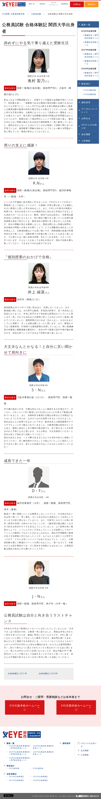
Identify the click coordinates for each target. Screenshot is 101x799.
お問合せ (77, 4)
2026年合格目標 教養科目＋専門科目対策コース (19, 747)
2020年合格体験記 (40, 780)
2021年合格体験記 (16, 780)
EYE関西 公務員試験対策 (13, 14)
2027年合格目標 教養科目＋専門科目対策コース (19, 753)
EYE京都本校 (90, 94)
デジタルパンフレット (53, 3)
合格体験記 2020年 (48, 673)
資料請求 (91, 4)
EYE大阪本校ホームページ (25, 707)
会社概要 (85, 134)
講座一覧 (32, 4)
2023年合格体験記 (16, 776)
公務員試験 (36, 14)
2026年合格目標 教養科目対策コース (43, 747)
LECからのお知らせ (89, 126)
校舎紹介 (43, 4)
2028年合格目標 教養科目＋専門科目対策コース (19, 759)
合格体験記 (64, 4)
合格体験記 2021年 (17, 673)
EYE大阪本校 (90, 90)
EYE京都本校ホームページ (76, 707)
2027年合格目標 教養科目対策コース (43, 753)
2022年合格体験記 (40, 776)
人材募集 (85, 140)
